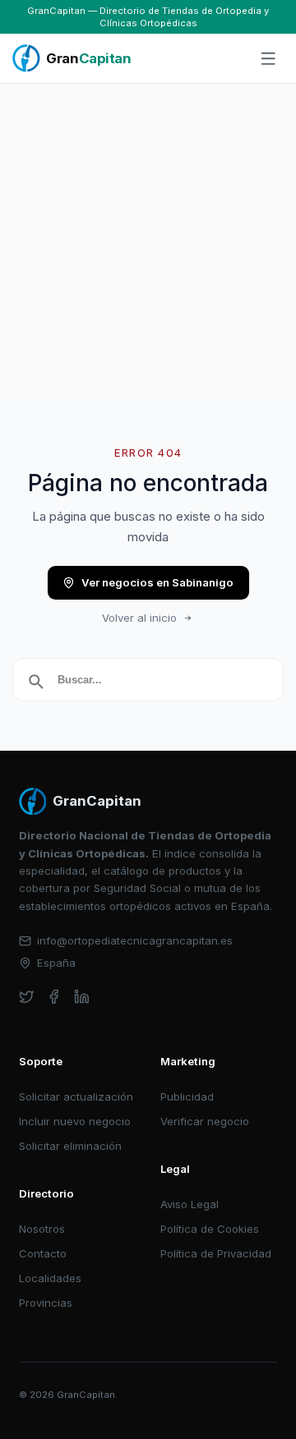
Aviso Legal (189, 1204)
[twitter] (27, 997)
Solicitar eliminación (70, 1145)
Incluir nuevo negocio (75, 1121)
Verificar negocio (204, 1121)
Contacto (43, 1253)
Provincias (45, 1302)
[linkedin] (82, 997)
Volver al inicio (139, 617)
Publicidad (187, 1096)
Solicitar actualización (76, 1096)
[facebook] (54, 997)
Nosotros (42, 1228)
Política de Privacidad (215, 1253)
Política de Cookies (209, 1228)
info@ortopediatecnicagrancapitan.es (135, 940)
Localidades (50, 1278)
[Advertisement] (148, 240)
